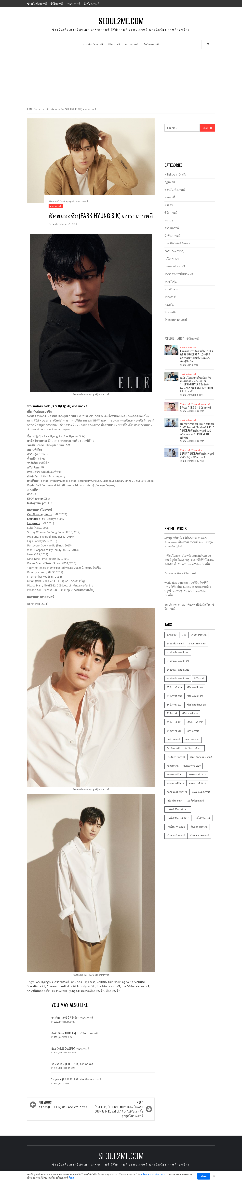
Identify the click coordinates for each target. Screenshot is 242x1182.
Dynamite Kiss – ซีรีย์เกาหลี (195, 407)
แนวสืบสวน (171, 289)
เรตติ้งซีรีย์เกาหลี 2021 (178, 809)
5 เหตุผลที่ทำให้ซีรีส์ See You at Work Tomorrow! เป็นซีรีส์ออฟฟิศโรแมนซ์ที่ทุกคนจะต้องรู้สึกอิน (197, 356)
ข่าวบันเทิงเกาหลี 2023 (178, 678)
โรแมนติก (170, 312)
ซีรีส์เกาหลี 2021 (190, 713)
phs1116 (47, 503)
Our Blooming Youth (39, 514)
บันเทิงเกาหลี (173, 748)
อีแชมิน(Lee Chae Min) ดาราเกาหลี (70, 1048)
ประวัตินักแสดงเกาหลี (135, 986)
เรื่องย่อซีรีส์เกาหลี (176, 835)
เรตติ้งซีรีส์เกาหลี (202, 818)
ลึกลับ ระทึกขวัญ (174, 251)
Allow (204, 1176)
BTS (184, 634)
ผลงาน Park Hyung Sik (66, 991)
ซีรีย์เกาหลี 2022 (174, 695)
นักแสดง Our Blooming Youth (114, 982)
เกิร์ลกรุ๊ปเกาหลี (174, 800)
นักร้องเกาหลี (91, 3)
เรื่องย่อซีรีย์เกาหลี (199, 826)
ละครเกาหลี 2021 (175, 774)
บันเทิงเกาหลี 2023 (193, 748)
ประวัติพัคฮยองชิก (39, 991)
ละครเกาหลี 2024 (197, 783)
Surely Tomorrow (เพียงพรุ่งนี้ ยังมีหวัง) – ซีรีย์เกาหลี (197, 455)
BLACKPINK (172, 634)
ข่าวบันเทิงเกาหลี (37, 3)
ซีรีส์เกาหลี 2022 (175, 722)
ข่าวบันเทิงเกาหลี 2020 (178, 652)
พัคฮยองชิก (113, 991)
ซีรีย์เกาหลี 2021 (195, 687)
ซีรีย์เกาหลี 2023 (195, 695)
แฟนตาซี (170, 297)
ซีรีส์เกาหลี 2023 (195, 722)
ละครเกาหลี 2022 (197, 774)
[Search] (208, 44)
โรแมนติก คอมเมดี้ (175, 320)
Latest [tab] (180, 338)
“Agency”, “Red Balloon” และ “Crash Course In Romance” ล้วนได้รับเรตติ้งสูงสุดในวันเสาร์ (118, 1109)
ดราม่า (168, 220)
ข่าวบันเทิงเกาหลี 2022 (178, 669)
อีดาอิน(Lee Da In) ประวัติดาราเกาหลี (63, 1104)
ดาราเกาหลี (73, 3)
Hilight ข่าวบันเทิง (175, 174)
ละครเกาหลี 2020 (192, 765)
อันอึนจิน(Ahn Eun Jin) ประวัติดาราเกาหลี (74, 1033)
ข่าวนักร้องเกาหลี (175, 643)
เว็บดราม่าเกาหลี (174, 266)
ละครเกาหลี (173, 765)
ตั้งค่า (71, 1177)
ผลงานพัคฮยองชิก (92, 991)
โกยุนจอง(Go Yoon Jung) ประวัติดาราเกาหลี (76, 1079)
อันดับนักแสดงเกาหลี (177, 791)
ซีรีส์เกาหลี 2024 (175, 730)
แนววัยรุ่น (170, 282)
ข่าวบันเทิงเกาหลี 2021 (178, 661)
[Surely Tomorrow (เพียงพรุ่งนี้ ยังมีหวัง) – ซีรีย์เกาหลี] (171, 452)
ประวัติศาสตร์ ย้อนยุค (177, 243)
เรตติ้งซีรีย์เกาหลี (195, 800)
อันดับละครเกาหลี (201, 791)
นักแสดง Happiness (83, 982)
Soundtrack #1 (36, 519)
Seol (54, 224)
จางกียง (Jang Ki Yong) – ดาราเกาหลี (72, 1017)
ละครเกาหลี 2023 (175, 783)
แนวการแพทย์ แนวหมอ (178, 274)
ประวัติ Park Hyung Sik (81, 986)
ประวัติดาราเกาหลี (108, 986)
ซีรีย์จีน (168, 205)
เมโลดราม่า (171, 258)
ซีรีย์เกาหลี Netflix (196, 704)
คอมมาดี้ (169, 197)
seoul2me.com (121, 21)
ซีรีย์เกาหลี (57, 3)
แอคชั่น (169, 304)
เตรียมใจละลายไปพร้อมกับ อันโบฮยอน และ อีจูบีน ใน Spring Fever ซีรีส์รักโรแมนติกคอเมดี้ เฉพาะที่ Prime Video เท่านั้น (196, 384)
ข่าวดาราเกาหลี (198, 634)
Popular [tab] (169, 338)
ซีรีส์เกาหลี (172, 713)
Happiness (33, 523)
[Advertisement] (121, 77)
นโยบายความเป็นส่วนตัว (153, 1174)
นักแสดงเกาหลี (56, 986)
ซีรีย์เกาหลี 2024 (174, 704)
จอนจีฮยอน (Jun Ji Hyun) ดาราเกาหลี (72, 1064)
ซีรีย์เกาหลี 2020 (174, 687)
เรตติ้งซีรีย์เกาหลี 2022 (178, 818)
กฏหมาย (169, 182)
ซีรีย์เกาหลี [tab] (193, 338)
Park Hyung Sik (44, 982)
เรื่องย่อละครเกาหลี (199, 835)
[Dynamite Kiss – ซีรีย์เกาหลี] (171, 406)
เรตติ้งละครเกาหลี (176, 826)
